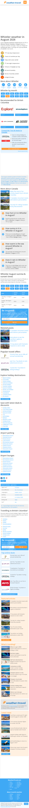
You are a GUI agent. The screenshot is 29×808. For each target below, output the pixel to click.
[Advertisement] (14, 20)
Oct (17, 96)
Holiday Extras (6, 421)
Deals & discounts (25, 87)
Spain (18, 796)
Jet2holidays (6, 416)
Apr (17, 93)
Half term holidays (7, 383)
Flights (4, 520)
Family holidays (7, 381)
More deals (5, 429)
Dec (26, 96)
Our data (18, 782)
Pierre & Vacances (7, 422)
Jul (3, 96)
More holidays (5, 399)
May (21, 93)
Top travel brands (7, 409)
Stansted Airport (7, 437)
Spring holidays (7, 384)
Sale (6, 141)
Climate (11, 799)
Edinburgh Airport (7, 444)
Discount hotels (7, 412)
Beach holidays (7, 378)
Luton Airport (6, 440)
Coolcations (6, 393)
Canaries (18, 794)
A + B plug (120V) (19, 497)
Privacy (11, 784)
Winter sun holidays (8, 389)
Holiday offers (6, 407)
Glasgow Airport (7, 447)
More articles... (6, 640)
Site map (11, 787)
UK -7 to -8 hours (19, 489)
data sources (6, 184)
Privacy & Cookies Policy (5, 806)
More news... (5, 754)
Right (16, 499)
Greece (18, 795)
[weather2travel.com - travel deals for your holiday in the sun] (12, 3)
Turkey (18, 797)
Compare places (7, 394)
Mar (12, 93)
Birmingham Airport (8, 442)
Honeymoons (6, 391)
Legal (11, 785)
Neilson (5, 417)
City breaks (6, 379)
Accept (26, 803)
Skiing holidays (7, 533)
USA (17, 799)
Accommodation (7, 524)
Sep (12, 96)
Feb (8, 93)
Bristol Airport (6, 439)
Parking (11, 797)
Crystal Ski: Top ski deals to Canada (12, 131)
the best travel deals (13, 705)
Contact (11, 783)
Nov (21, 96)
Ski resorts (6, 396)
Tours (4, 536)
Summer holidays (7, 386)
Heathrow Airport (7, 466)
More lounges (5, 474)
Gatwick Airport (7, 445)
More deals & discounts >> (9, 594)
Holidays (5, 519)
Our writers (19, 783)
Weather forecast (14, 87)
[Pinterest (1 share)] (7, 478)
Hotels (4, 522)
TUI (4, 414)
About (11, 782)
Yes (15, 502)
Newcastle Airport (7, 449)
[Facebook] (2, 478)
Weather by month (9, 87)
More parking (5, 451)
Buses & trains (6, 526)
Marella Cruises (7, 419)
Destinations (20, 86)
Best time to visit (3, 87)
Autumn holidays (7, 388)
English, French (18, 492)
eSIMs (4, 530)
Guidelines (19, 784)
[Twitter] (4, 478)
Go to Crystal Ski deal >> (14, 149)
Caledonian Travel (7, 424)
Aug (7, 96)
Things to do (6, 535)
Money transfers (7, 531)
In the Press (16, 787)
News (11, 789)
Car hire (5, 528)
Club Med (5, 426)
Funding (18, 785)
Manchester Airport (8, 435)
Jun (26, 93)
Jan (3, 93)
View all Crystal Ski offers (22, 151)
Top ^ (3, 481)
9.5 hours (17, 487)
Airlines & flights (7, 411)
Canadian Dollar (18, 494)
